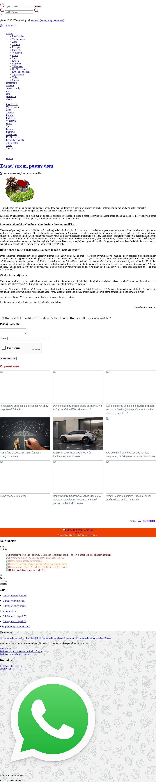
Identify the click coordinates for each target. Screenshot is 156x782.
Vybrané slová (9, 611)
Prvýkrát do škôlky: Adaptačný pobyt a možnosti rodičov (36, 558)
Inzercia (18, 666)
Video (15, 77)
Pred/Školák (18, 36)
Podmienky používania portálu (14, 654)
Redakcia (4, 666)
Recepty (16, 47)
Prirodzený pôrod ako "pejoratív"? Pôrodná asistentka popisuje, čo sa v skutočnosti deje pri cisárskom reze (60, 555)
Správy (15, 80)
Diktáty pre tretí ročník (14, 600)
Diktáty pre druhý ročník (15, 595)
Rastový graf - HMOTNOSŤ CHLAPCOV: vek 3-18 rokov (38, 567)
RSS (12, 666)
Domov (9, 158)
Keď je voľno (18, 69)
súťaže (9, 99)
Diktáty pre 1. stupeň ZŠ (14, 616)
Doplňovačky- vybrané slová (16, 626)
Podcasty (16, 50)
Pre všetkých (32, 638)
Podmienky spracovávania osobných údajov (21, 651)
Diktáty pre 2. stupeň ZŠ (14, 621)
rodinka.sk (11, 25)
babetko (10, 85)
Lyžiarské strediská (21, 72)
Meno (3, 338)
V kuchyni (17, 52)
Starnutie (16, 63)
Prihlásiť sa (5, 648)
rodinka (9, 33)
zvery (8, 91)
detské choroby (13, 88)
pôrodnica (11, 96)
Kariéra (15, 61)
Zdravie (16, 44)
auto (8, 93)
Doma (15, 55)
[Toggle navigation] (1, 25)
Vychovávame (19, 39)
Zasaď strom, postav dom (26, 166)
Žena (14, 41)
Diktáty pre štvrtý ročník (14, 606)
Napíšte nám (6, 668)
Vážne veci (17, 66)
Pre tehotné (69, 638)
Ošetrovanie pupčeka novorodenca (26, 561)
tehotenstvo (11, 82)
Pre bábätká (105, 638)
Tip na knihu (18, 74)
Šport (14, 58)
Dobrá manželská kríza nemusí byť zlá (27, 570)
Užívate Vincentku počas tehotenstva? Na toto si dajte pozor (38, 564)
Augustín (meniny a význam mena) (47, 20)
